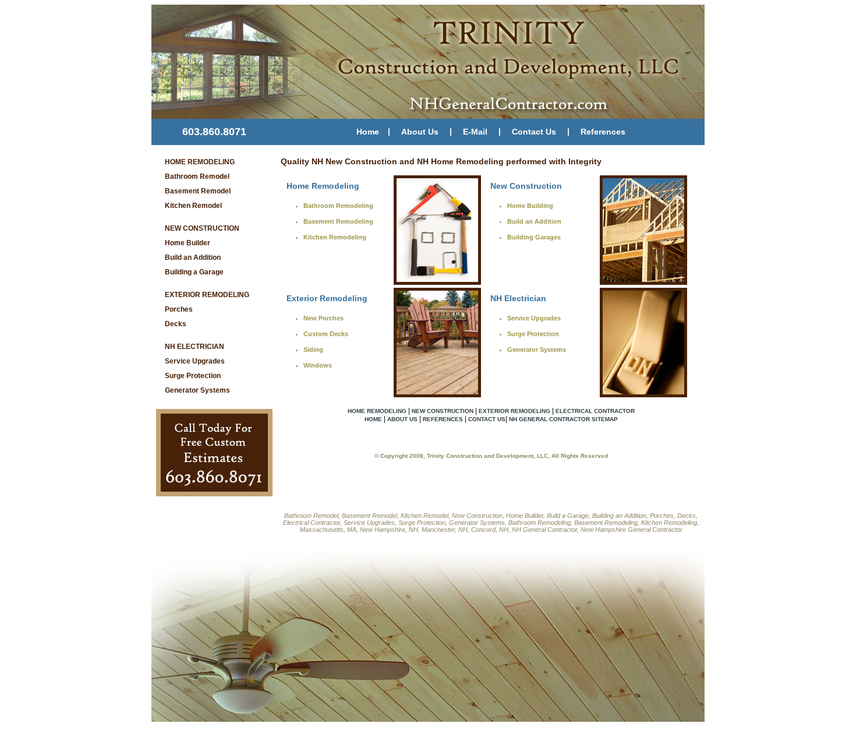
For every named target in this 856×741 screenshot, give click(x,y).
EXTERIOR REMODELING (207, 295)
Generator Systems (197, 390)
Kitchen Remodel (193, 206)
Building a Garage (194, 272)
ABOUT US (402, 419)
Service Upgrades (195, 361)
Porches (179, 309)
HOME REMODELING (200, 162)
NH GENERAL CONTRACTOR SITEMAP (563, 419)
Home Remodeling (322, 185)
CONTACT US (486, 419)
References (603, 131)
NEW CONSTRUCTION (202, 228)
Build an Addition (193, 257)
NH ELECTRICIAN (194, 347)
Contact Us (534, 131)
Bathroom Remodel (197, 176)
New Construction (526, 185)
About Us (419, 131)
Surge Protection (193, 376)
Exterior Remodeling (326, 298)
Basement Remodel (198, 191)
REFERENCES (443, 419)
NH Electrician (518, 298)
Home (367, 131)
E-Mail (475, 131)
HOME (373, 419)
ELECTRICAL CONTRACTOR (595, 411)
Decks (175, 324)
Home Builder (187, 243)
